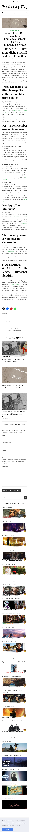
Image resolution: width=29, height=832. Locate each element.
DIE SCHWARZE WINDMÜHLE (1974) (11, 599)
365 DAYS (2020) (6, 521)
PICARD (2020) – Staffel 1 (8, 535)
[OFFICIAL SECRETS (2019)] (14, 591)
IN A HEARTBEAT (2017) (8, 798)
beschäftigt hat (10, 251)
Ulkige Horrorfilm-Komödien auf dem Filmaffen (14, 662)
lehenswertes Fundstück (20, 216)
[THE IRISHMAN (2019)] (14, 556)
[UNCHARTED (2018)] (14, 747)
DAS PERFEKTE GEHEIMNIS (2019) (11, 613)
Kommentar (5, 466)
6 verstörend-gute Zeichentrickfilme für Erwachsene (12, 691)
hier (3, 161)
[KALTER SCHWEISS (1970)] (14, 648)
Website (4, 450)
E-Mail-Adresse (6, 442)
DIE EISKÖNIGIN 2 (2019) (8, 627)
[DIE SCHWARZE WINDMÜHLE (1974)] (14, 605)
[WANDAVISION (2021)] (14, 514)
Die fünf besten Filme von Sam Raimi (11, 676)
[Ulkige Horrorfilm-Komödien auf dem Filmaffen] (14, 668)
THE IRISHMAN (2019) (8, 550)
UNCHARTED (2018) (7, 741)
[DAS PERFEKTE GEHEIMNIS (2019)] (14, 619)
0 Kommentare (23, 322)
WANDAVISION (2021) (7, 507)
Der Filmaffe (7, 322)
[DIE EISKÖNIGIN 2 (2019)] (14, 634)
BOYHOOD (24, 223)
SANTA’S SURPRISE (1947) (9, 784)
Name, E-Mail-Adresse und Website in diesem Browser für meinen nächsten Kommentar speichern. (14, 461)
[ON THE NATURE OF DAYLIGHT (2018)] (14, 762)
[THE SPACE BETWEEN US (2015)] (14, 776)
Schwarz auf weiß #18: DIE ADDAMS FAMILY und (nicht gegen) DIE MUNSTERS (13, 414)
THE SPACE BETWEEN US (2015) (10, 769)
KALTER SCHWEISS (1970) (9, 641)
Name (4, 435)
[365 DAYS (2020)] (14, 528)
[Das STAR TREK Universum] (14, 713)
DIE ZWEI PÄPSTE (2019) (8, 564)
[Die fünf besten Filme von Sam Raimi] (14, 682)
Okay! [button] (7, 829)
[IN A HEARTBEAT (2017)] (14, 804)
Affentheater (14, 30)
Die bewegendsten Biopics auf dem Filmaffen (14, 720)
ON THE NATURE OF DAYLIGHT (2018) (12, 755)
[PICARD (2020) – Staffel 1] (14, 542)
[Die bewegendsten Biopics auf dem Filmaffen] (14, 727)
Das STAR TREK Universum (9, 706)
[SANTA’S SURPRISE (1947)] (14, 790)
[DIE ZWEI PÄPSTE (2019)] (14, 570)
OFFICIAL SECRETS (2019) (9, 584)
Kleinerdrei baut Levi (16, 284)
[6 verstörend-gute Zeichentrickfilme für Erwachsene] (14, 699)
